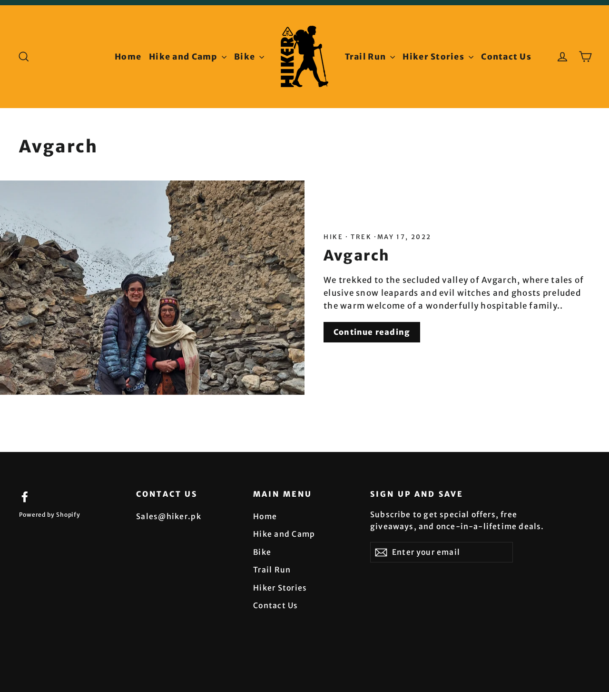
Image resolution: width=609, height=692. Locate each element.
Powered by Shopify (49, 514)
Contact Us (506, 56)
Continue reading (372, 332)
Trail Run (366, 56)
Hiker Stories (434, 56)
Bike (245, 56)
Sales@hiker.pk (168, 516)
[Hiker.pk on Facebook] (24, 496)
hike (334, 237)
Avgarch (357, 255)
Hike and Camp (184, 56)
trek (361, 237)
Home (128, 56)
